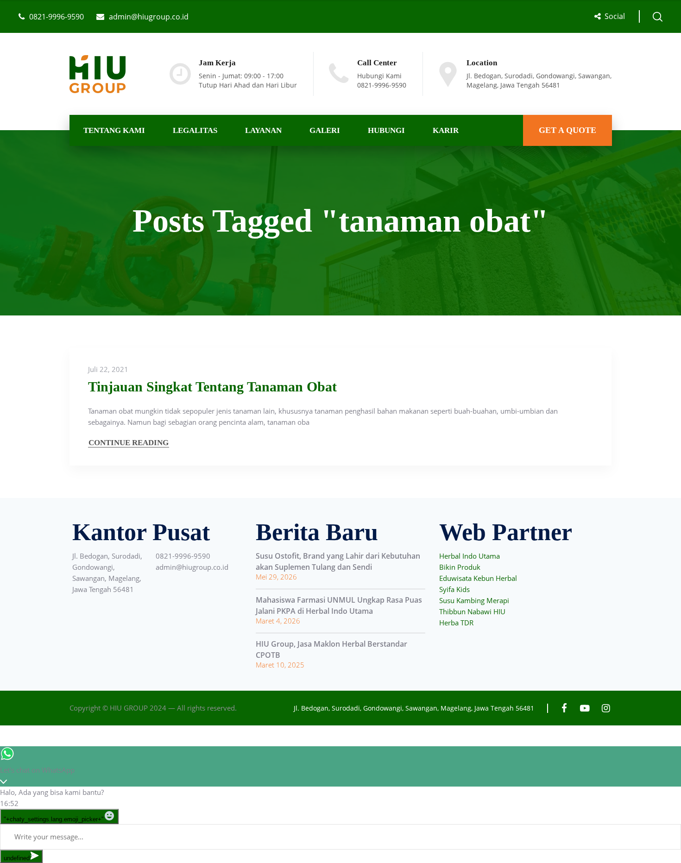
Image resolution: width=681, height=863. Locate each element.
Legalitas (195, 130)
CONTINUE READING (128, 443)
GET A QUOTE (567, 130)
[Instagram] (606, 708)
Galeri (324, 130)
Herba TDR (456, 622)
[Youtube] (585, 708)
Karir (446, 130)
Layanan (263, 130)
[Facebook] (564, 708)
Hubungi (386, 130)
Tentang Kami (114, 130)
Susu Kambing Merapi (474, 600)
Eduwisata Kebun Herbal (478, 578)
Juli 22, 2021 (108, 369)
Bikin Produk (459, 567)
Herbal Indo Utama (469, 556)
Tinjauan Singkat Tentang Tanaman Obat (212, 386)
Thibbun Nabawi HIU (472, 611)
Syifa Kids (454, 589)
